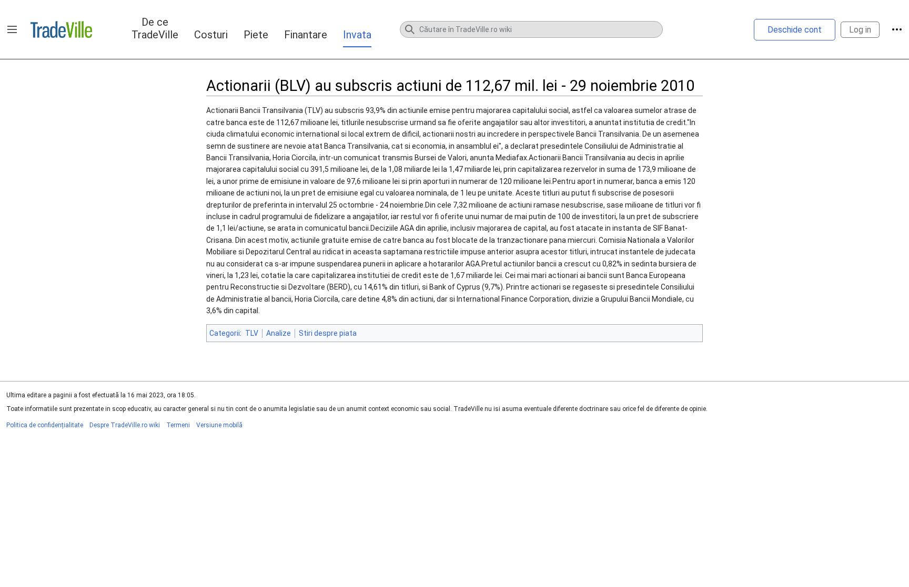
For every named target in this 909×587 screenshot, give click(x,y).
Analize (278, 333)
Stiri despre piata (328, 333)
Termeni (178, 425)
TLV (251, 333)
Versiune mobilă (219, 425)
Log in (860, 30)
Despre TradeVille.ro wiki (124, 425)
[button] (12, 29)
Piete (256, 34)
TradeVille (61, 29)
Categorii (224, 333)
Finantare (305, 34)
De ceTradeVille (155, 28)
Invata (357, 34)
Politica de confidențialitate (44, 425)
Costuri (211, 34)
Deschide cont (794, 30)
